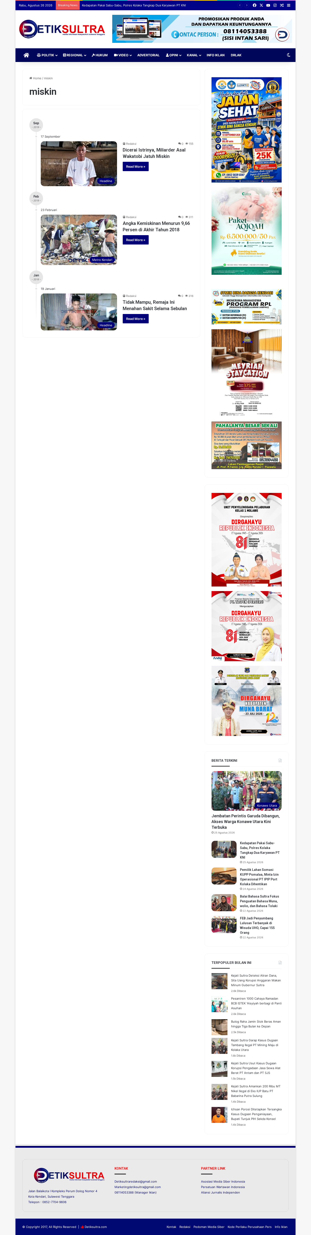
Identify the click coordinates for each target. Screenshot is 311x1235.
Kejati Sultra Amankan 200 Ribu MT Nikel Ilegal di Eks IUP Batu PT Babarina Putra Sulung (255, 1091)
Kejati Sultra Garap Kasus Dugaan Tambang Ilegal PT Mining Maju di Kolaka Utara (254, 1045)
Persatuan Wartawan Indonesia (223, 1187)
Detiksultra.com (96, 1227)
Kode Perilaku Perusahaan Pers (250, 1227)
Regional (74, 55)
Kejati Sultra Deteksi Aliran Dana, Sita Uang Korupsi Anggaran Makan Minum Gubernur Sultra (256, 980)
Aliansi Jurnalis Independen (220, 1192)
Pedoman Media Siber (209, 1227)
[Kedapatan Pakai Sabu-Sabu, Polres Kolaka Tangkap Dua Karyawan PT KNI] (224, 849)
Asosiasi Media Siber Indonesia (223, 1181)
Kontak (171, 1227)
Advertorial (148, 55)
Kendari (40, 1196)
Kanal (192, 55)
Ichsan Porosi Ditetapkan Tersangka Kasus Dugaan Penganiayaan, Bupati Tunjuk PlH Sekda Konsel (256, 1114)
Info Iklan (215, 55)
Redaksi (131, 143)
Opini (173, 55)
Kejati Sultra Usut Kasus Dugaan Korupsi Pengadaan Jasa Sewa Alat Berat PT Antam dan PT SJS (255, 1068)
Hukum (101, 55)
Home (36, 78)
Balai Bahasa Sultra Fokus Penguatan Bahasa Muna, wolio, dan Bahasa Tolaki (259, 901)
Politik (47, 55)
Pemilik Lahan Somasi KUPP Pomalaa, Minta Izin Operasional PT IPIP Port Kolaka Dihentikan (145, 5)
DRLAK (236, 55)
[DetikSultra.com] (62, 29)
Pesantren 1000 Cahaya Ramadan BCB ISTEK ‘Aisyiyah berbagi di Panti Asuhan (256, 1003)
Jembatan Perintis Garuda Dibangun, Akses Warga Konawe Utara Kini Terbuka (246, 821)
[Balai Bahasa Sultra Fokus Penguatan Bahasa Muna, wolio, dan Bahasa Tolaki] (224, 902)
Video (123, 55)
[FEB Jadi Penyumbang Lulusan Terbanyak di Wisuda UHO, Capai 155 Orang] (224, 924)
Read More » (135, 166)
